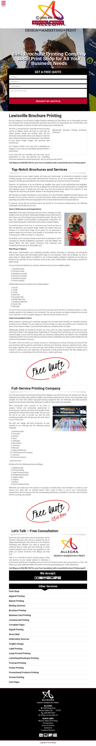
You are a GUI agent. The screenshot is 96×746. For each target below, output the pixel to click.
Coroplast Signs (17, 624)
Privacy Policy (48, 723)
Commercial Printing (19, 620)
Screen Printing (16, 677)
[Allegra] (48, 697)
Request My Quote (47, 101)
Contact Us (57, 22)
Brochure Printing (17, 610)
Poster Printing (16, 667)
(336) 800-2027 (49, 17)
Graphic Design (16, 644)
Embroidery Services (19, 639)
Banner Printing (16, 601)
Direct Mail (14, 634)
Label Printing (15, 648)
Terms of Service (48, 725)
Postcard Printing (17, 663)
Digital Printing (16, 629)
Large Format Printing (19, 653)
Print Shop (14, 591)
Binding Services (17, 605)
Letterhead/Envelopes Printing (24, 658)
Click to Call (41, 22)
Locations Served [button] (47, 730)
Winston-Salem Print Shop (48, 721)
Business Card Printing (20, 615)
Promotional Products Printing (24, 672)
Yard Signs (14, 682)
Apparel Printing (17, 596)
